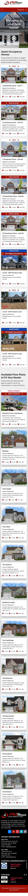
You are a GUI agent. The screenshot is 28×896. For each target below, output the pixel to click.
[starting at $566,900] (14, 590)
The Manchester (8, 716)
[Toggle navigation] (2, 10)
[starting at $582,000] (14, 628)
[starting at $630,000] (14, 704)
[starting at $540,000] (14, 476)
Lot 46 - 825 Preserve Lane (12, 354)
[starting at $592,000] (14, 666)
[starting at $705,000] (14, 779)
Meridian (5, 451)
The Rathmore (7, 678)
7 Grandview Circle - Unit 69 (12, 159)
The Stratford (7, 754)
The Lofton (6, 527)
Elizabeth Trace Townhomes (12, 413)
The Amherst (7, 792)
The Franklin (6, 489)
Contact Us (21, 9)
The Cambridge (8, 640)
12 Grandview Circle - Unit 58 (13, 196)
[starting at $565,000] (14, 552)
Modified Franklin (8, 602)
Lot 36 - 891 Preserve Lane (12, 312)
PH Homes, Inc (20, 888)
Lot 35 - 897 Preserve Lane (12, 273)
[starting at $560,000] (14, 514)
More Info (24, 870)
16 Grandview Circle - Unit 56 (13, 233)
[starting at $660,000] (14, 741)
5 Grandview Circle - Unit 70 (12, 122)
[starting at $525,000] (14, 439)
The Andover (7, 565)
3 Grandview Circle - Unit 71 (12, 86)
